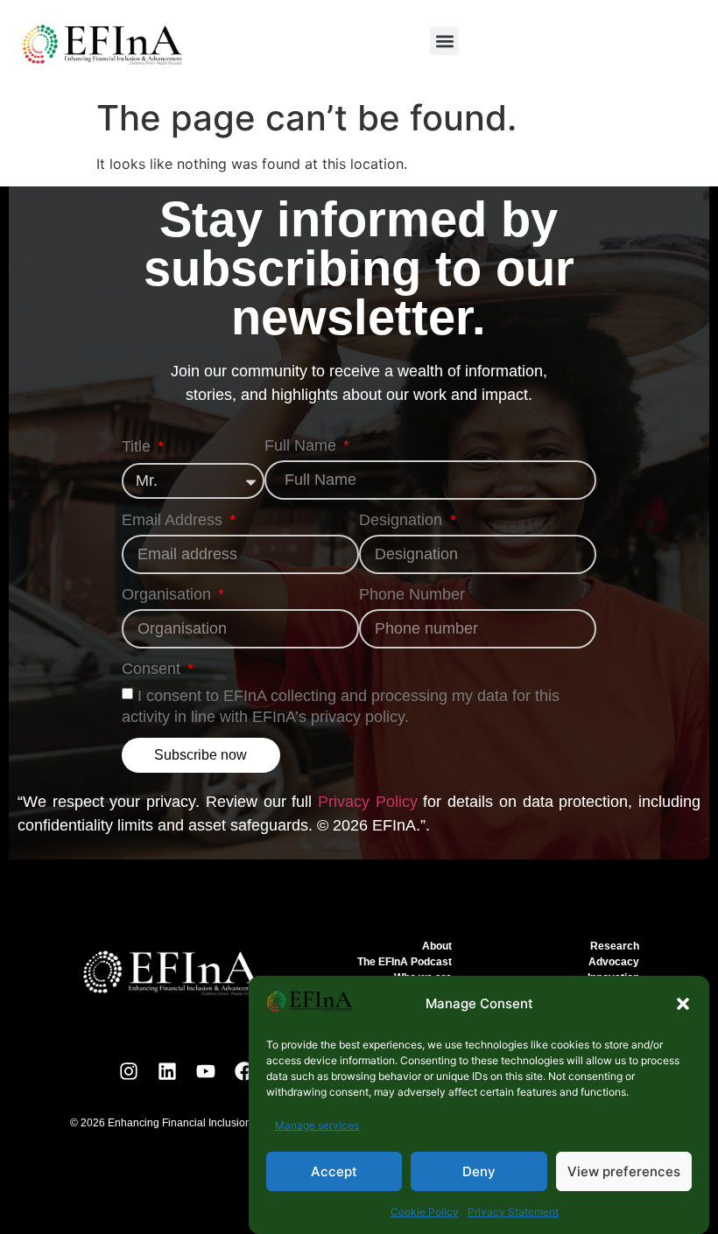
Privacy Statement (513, 1211)
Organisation (168, 594)
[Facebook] (244, 1071)
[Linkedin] (167, 1071)
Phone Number (412, 594)
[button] (683, 1004)
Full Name (302, 446)
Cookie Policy (425, 1211)
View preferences (623, 1171)
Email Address (174, 520)
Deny (479, 1171)
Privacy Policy (368, 801)
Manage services (317, 1125)
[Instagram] (128, 1071)
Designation (403, 520)
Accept (334, 1171)
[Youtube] (206, 1071)
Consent (153, 669)
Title (138, 446)
